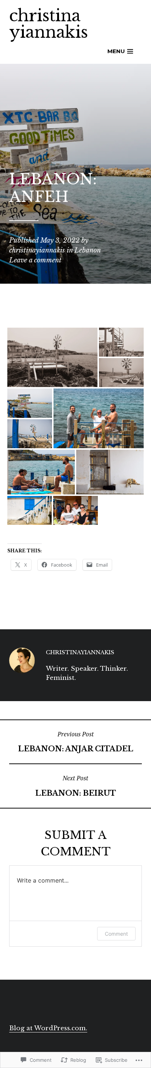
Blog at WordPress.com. (48, 1028)
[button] (52, 357)
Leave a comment (35, 260)
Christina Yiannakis (48, 23)
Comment (116, 934)
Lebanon (87, 250)
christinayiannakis (37, 250)
